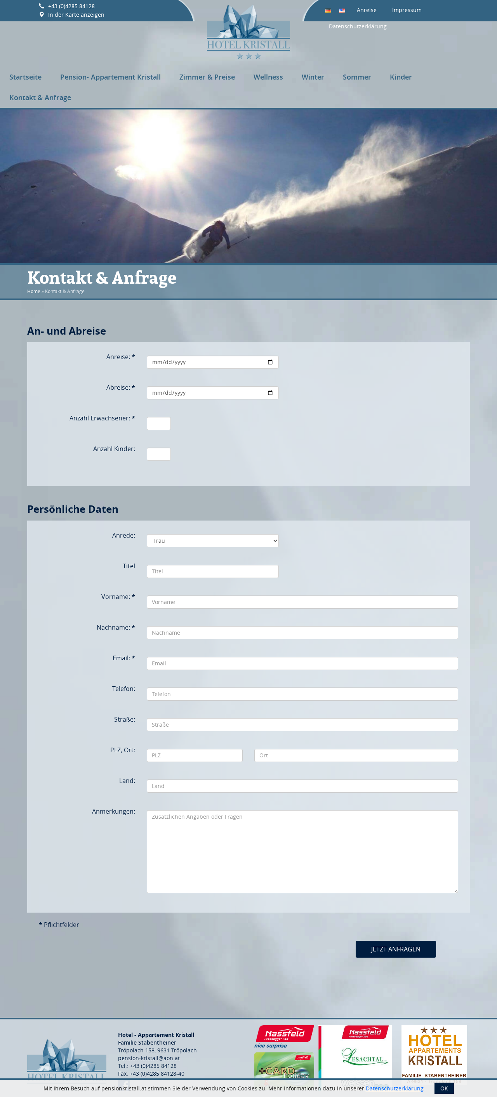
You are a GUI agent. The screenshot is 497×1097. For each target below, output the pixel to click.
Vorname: (118, 596)
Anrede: (123, 535)
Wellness (268, 77)
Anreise (367, 10)
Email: (124, 658)
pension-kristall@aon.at (149, 1058)
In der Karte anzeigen (76, 14)
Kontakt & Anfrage (40, 97)
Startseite (25, 77)
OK (444, 1088)
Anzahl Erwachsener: (102, 418)
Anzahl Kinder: (114, 448)
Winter (313, 77)
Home (33, 291)
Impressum (407, 10)
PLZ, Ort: (122, 750)
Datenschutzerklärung (358, 26)
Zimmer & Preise (207, 77)
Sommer (357, 77)
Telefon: (123, 688)
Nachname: (116, 627)
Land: (127, 780)
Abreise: (120, 387)
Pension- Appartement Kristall (110, 77)
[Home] (248, 30)
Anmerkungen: (113, 811)
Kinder (401, 77)
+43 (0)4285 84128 (71, 6)
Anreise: (120, 356)
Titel (129, 566)
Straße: (124, 719)
